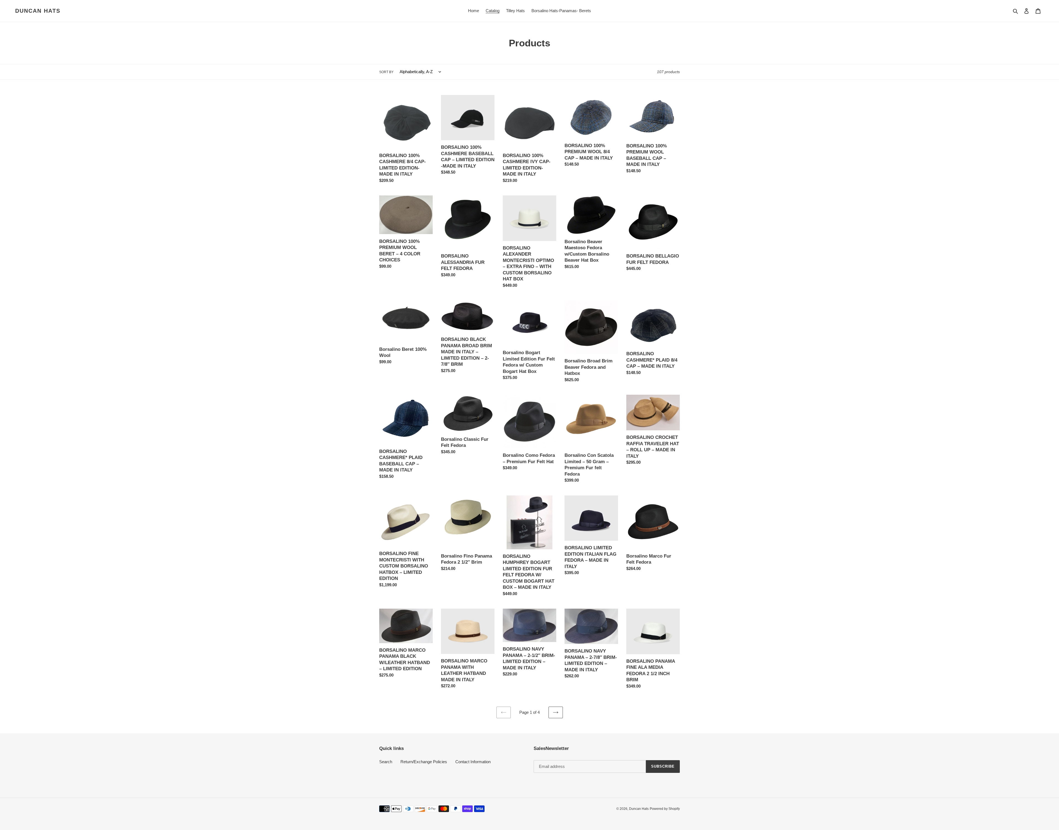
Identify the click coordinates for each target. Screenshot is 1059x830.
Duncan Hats (37, 11)
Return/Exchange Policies (423, 761)
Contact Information (473, 761)
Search (385, 761)
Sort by (386, 72)
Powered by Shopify (665, 809)
